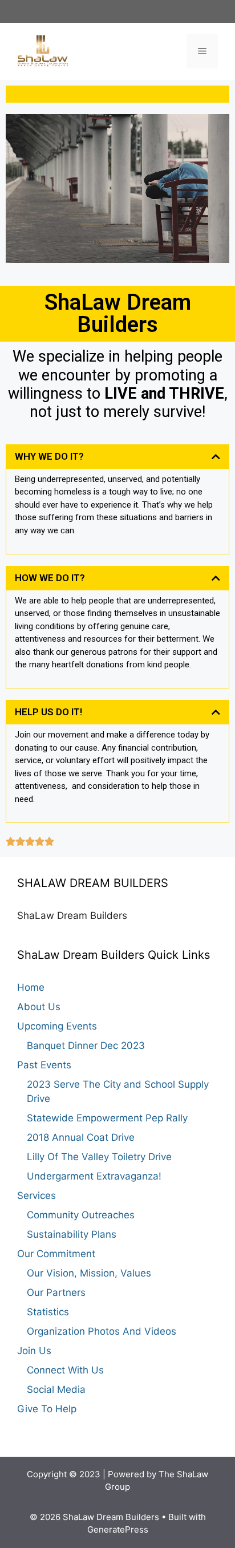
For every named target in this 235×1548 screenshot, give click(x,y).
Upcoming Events (57, 1026)
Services (36, 1195)
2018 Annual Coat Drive (81, 1137)
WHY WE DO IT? (49, 456)
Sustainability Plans (71, 1234)
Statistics (48, 1312)
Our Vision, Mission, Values (89, 1273)
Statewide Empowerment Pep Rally (107, 1118)
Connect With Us (65, 1370)
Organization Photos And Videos (101, 1331)
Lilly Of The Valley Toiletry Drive (99, 1156)
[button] (117, 456)
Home (30, 987)
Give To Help (46, 1409)
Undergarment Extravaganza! (94, 1176)
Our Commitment (56, 1253)
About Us (38, 1006)
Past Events (44, 1065)
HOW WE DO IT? (50, 577)
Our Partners (56, 1292)
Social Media (56, 1389)
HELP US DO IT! (48, 712)
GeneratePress (117, 1529)
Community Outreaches (81, 1215)
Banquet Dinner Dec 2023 (86, 1045)
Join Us (34, 1350)
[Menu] (202, 51)
